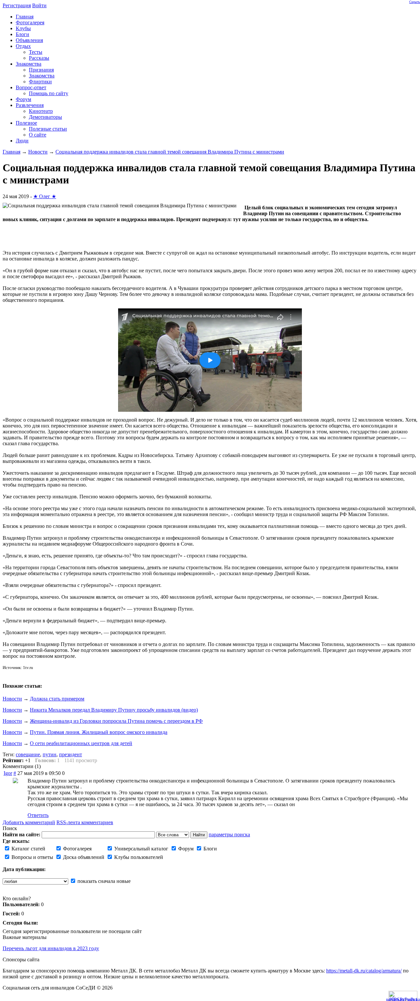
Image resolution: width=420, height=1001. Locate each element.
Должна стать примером (57, 698)
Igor (8, 773)
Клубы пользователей (138, 857)
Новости (38, 152)
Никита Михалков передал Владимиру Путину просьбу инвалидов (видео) (114, 710)
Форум (185, 848)
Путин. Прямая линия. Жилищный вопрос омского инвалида (98, 732)
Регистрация (17, 5)
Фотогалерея (77, 848)
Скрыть (414, 2)
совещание (28, 754)
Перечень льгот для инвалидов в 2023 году (51, 948)
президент (70, 754)
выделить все (395, 999)
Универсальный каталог (140, 848)
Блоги (209, 848)
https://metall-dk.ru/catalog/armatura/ (364, 970)
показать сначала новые (103, 881)
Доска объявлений (83, 857)
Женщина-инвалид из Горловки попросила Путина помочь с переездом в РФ (116, 721)
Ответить (38, 815)
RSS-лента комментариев (84, 822)
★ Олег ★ (44, 196)
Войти (39, 5)
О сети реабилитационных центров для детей (81, 743)
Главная (11, 152)
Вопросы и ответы (31, 857)
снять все (413, 999)
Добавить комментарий (29, 822)
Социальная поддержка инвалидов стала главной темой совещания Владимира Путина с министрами (169, 152)
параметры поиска (229, 834)
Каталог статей (27, 848)
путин (49, 754)
